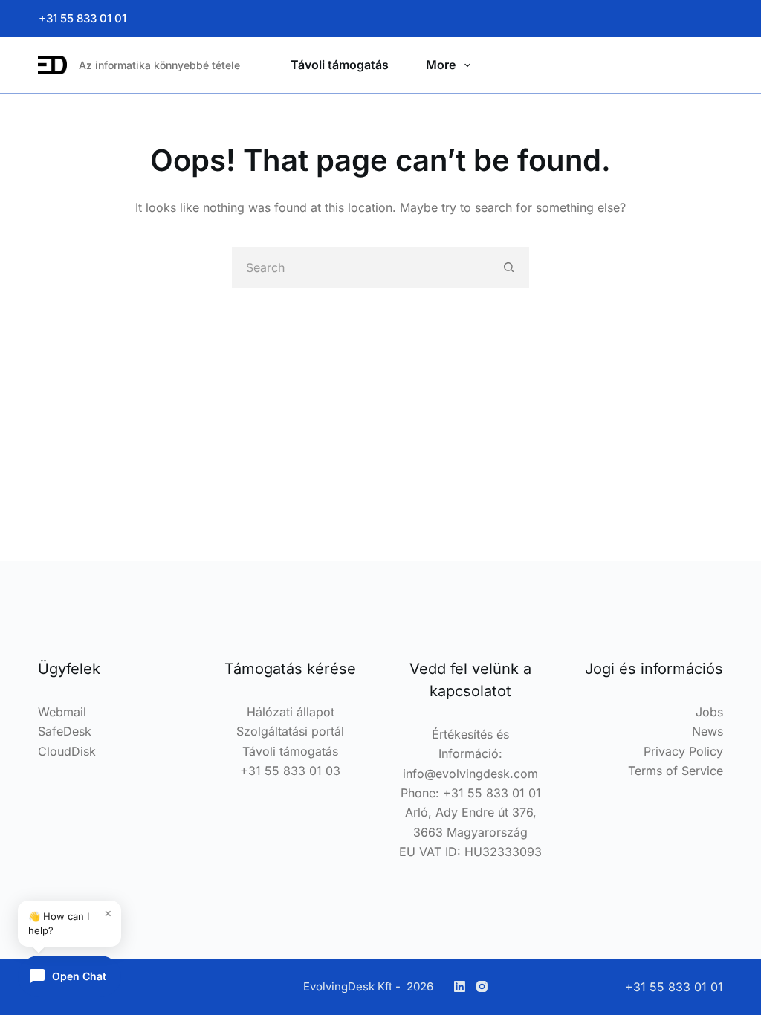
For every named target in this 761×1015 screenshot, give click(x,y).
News (707, 731)
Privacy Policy (683, 751)
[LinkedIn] (459, 986)
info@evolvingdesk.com (470, 773)
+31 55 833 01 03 (290, 770)
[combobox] (361, 267)
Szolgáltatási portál (290, 731)
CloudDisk (67, 751)
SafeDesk (64, 731)
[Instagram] (482, 986)
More (441, 64)
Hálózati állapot (290, 711)
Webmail (62, 711)
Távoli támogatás (340, 64)
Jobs (709, 711)
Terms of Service (675, 770)
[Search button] (508, 267)
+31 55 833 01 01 (82, 18)
